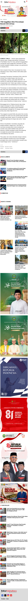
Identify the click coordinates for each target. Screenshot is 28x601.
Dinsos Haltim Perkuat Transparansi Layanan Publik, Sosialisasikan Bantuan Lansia (17, 580)
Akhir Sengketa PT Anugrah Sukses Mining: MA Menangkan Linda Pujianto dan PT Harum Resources (16, 573)
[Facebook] (26, 30)
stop (8, 27)
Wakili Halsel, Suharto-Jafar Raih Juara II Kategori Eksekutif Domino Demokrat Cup (17, 533)
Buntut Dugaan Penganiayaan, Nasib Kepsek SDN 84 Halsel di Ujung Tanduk (16, 556)
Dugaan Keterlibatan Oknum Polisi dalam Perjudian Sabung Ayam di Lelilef (17, 517)
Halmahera (5, 19)
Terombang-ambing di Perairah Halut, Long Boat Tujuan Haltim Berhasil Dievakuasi (16, 169)
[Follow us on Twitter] (5, 595)
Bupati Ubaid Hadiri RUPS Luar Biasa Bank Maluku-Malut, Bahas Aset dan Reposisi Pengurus (16, 549)
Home (1, 19)
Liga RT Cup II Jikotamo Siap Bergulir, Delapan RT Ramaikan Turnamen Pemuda (16, 525)
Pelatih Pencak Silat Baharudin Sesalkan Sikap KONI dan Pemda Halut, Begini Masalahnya (17, 178)
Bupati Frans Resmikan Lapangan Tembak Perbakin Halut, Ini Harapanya (16, 161)
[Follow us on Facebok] (2, 595)
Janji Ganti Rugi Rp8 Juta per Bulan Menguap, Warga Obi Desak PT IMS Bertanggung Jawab (16, 509)
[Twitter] (23, 30)
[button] (26, 0)
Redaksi (3, 598)
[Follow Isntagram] (8, 595)
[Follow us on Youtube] (11, 595)
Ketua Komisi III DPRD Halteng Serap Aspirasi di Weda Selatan (21, 217)
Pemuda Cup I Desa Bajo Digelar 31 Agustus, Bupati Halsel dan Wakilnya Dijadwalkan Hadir (21, 250)
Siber (7, 598)
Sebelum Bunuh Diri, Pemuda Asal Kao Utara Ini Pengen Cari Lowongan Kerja (16, 185)
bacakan (3, 27)
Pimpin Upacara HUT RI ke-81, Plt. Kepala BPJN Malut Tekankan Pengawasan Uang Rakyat (17, 541)
